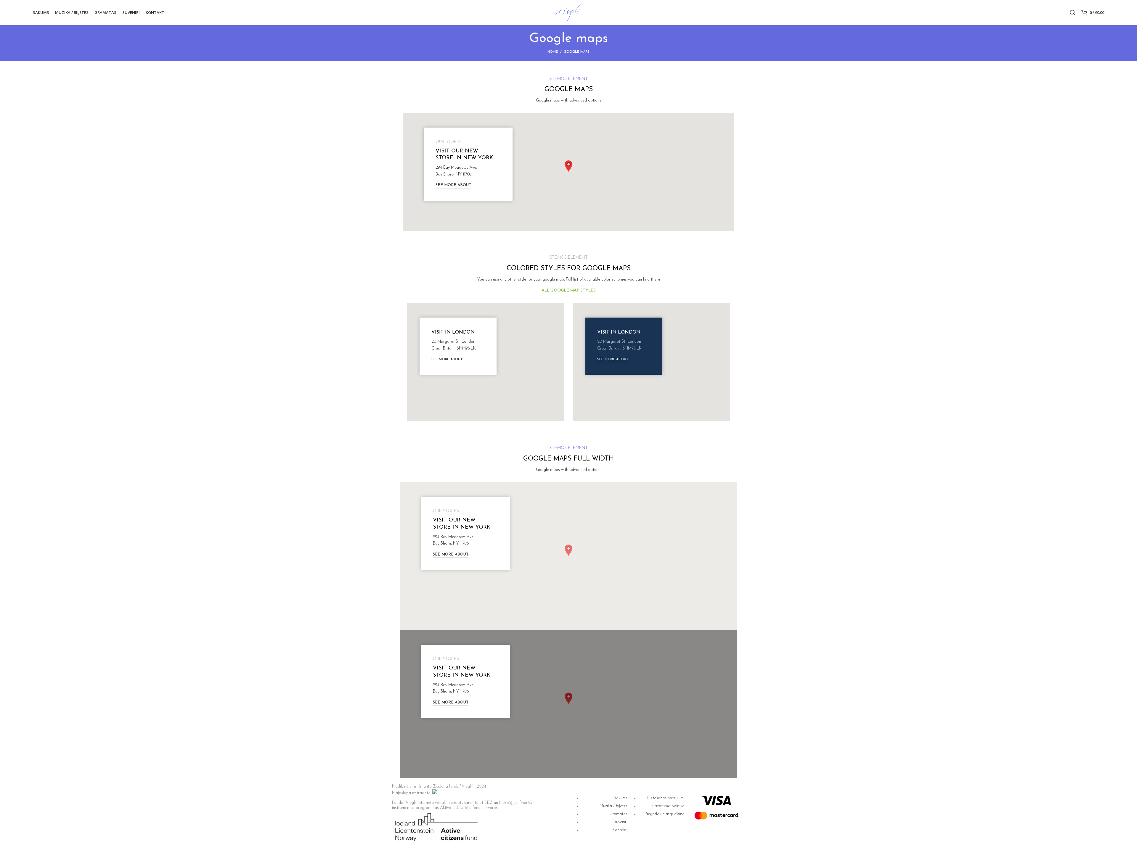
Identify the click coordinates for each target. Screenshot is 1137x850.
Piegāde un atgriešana (665, 814)
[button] (568, 166)
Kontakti (619, 830)
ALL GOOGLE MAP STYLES (569, 290)
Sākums (620, 798)
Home (552, 52)
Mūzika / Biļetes (613, 806)
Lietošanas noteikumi (666, 798)
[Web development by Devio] (434, 793)
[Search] (1072, 13)
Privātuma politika (668, 806)
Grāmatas (618, 814)
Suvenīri (620, 822)
